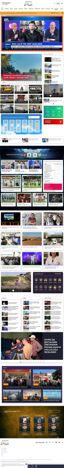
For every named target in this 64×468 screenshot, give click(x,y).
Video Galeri (33, 13)
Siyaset (16, 8)
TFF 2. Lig (56, 161)
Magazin (48, 8)
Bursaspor (37, 8)
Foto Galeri (25, 13)
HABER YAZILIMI (20, 459)
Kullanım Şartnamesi (5, 452)
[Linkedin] (56, 442)
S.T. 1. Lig (52, 161)
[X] (50, 442)
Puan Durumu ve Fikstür (50, 190)
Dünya (42, 8)
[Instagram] (53, 442)
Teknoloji (30, 8)
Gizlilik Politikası (4, 448)
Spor (52, 8)
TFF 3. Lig (60, 161)
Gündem (7, 8)
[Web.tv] (62, 442)
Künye (2, 453)
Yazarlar (18, 13)
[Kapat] (26, 464)
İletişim (2, 454)
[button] (2, 82)
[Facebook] (46, 442)
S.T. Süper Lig (47, 161)
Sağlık (25, 8)
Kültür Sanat (56, 9)
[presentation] (2, 126)
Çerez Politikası (4, 449)
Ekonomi (21, 8)
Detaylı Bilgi (25, 434)
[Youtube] (59, 442)
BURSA (47, 107)
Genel (61, 8)
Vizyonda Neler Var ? (12, 411)
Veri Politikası (3, 450)
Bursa (11, 8)
